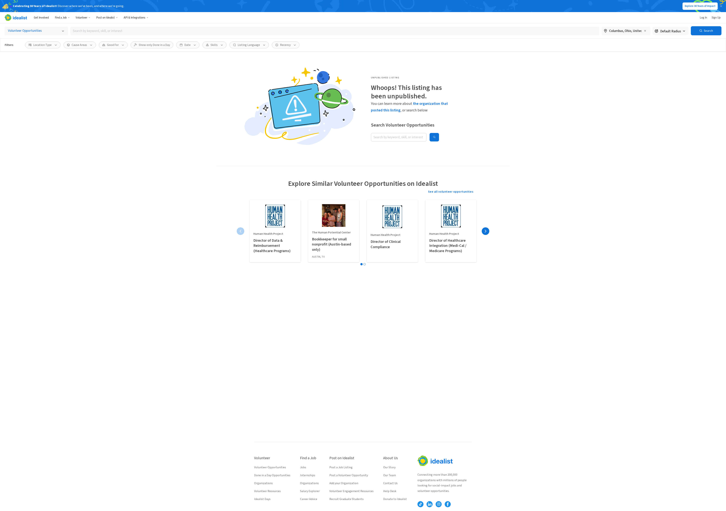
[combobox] (335, 31)
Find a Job (61, 18)
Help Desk (389, 491)
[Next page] (485, 231)
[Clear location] (645, 30)
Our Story (389, 467)
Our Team (389, 475)
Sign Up (716, 18)
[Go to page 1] (361, 264)
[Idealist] (16, 17)
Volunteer (81, 18)
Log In (703, 18)
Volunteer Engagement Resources (351, 491)
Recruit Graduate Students (346, 499)
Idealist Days (262, 499)
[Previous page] (240, 231)
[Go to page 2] (364, 264)
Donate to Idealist (395, 499)
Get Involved (41, 18)
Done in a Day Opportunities (272, 475)
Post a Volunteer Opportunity (348, 475)
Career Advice (308, 499)
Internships (307, 475)
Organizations (263, 483)
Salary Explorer (310, 491)
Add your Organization (343, 483)
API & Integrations (134, 18)
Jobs (303, 467)
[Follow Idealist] (420, 504)
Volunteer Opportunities (270, 467)
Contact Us (390, 483)
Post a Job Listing (341, 467)
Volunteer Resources (267, 491)
